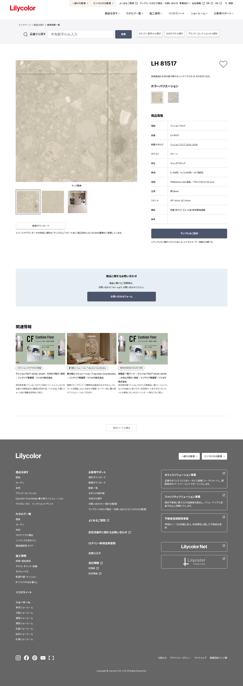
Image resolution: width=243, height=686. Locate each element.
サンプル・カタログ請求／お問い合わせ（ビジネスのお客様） (117, 509)
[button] (21, 122)
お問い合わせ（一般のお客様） (103, 503)
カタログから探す (174, 33)
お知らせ (162, 657)
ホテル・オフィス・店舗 (26, 566)
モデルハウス (22, 571)
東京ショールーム (24, 607)
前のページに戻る (121, 428)
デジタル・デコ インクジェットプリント (35, 503)
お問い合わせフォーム (122, 296)
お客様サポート (97, 472)
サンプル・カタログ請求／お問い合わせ (159, 3)
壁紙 (18, 477)
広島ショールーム (24, 628)
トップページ (25, 25)
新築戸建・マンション (26, 576)
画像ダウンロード (40, 225)
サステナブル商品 (24, 535)
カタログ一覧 (23, 514)
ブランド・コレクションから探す (203, 33)
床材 (18, 487)
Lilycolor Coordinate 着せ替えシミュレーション (39, 498)
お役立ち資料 (95, 498)
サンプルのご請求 (189, 233)
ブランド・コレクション (26, 493)
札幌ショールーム (24, 639)
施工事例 (21, 556)
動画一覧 (93, 487)
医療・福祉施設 (23, 560)
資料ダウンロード (97, 477)
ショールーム (23, 602)
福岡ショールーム (24, 618)
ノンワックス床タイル (26, 540)
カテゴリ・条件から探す (149, 33)
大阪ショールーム (24, 612)
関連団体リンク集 (218, 657)
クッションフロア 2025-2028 (184, 144)
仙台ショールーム (24, 634)
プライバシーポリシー (180, 657)
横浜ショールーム (24, 623)
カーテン (20, 482)
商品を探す (39, 25)
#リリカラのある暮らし (27, 582)
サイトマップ (200, 657)
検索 (230, 3)
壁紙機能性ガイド (24, 545)
